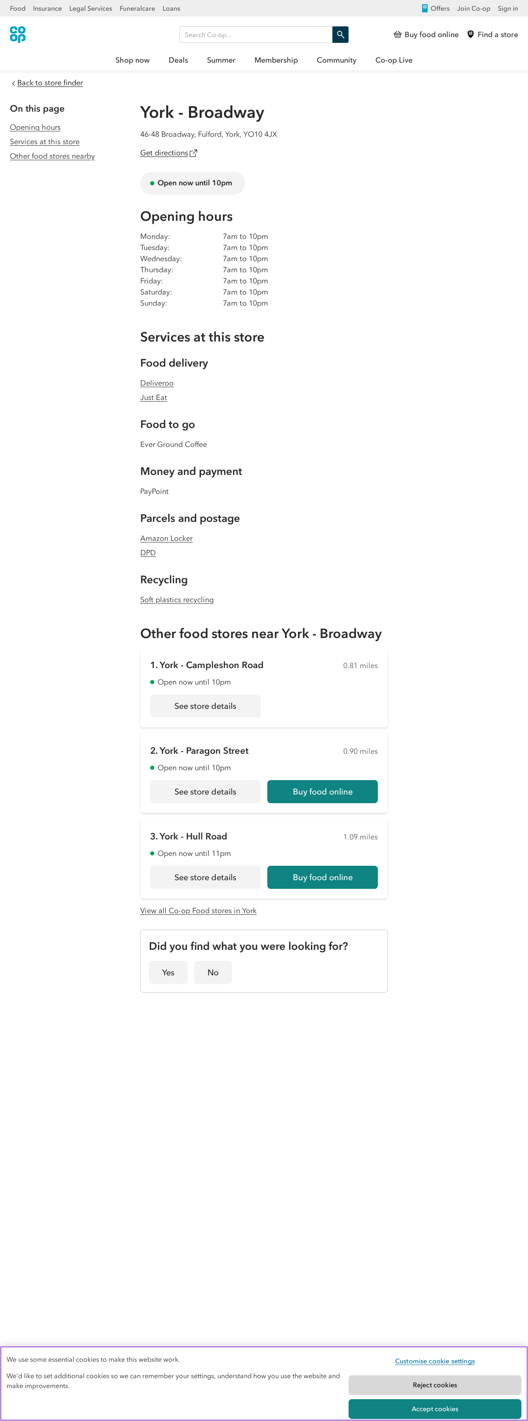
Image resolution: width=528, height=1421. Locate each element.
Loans (171, 8)
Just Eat (153, 397)
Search (340, 34)
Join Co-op (473, 8)
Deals (178, 60)
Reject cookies (435, 1385)
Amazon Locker (166, 538)
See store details (217, 709)
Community (336, 60)
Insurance (47, 8)
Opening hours (35, 127)
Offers (440, 8)
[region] (264, 1383)
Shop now (133, 60)
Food (18, 8)
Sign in (508, 8)
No (213, 972)
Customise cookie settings (435, 1361)
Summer (221, 60)
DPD (148, 552)
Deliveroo (157, 383)
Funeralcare (137, 8)
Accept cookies (435, 1409)
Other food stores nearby (52, 156)
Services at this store (45, 141)
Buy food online (323, 792)
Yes (168, 972)
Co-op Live (393, 60)
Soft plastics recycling (177, 599)
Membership (276, 60)
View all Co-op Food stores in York (198, 910)
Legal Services (90, 8)
